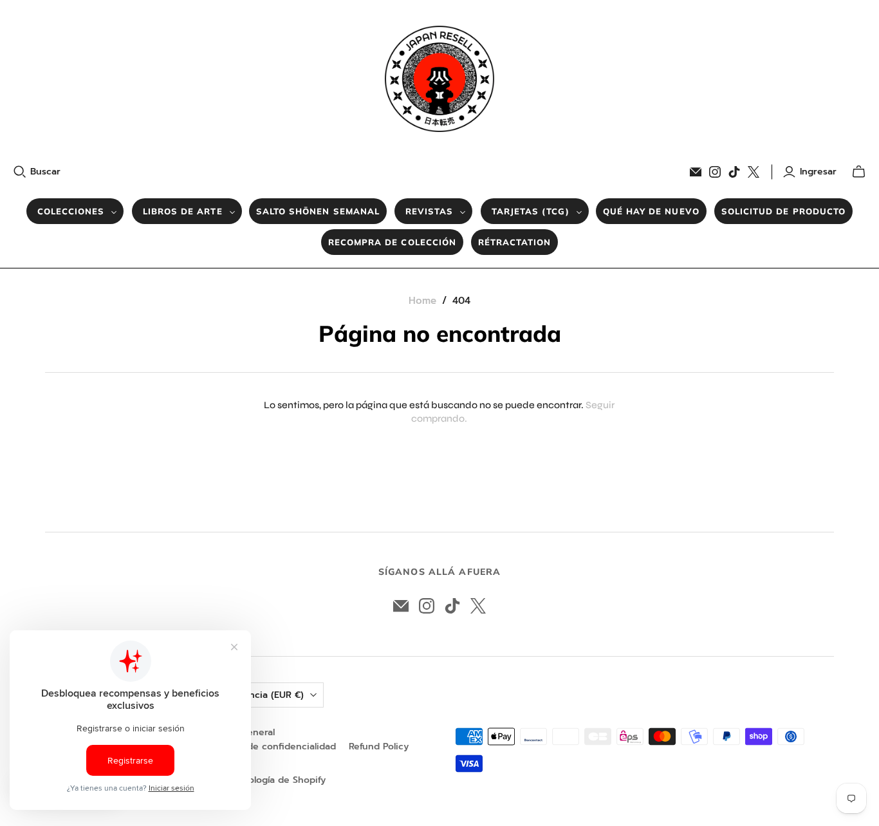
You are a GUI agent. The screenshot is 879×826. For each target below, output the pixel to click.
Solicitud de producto (783, 211)
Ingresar (818, 171)
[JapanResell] (439, 79)
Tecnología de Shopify (277, 780)
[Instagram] (715, 172)
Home (422, 301)
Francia (270, 695)
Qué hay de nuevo (651, 211)
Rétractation (514, 242)
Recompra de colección (392, 242)
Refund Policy (379, 746)
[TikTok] (734, 172)
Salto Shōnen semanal (318, 211)
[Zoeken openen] (20, 171)
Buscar (45, 171)
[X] (753, 172)
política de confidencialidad (274, 746)
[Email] (695, 172)
